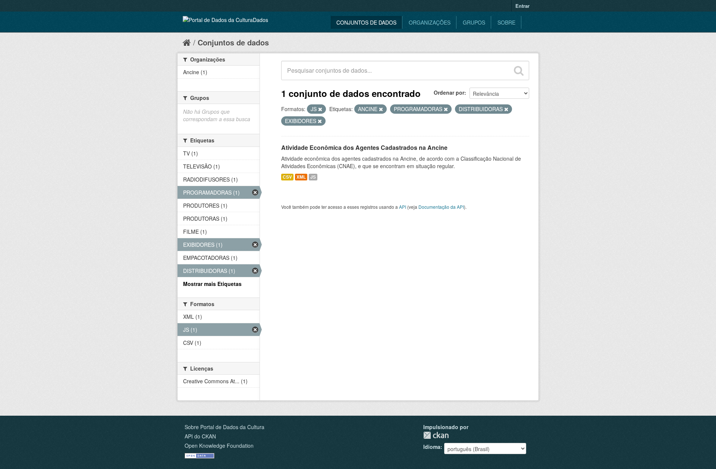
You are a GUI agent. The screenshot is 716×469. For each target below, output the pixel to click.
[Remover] (320, 109)
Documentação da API (441, 207)
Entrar (522, 5)
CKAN (436, 435)
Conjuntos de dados (366, 22)
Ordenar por (449, 92)
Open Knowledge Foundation (219, 445)
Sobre (506, 22)
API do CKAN (200, 436)
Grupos (474, 22)
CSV (287, 177)
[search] (519, 70)
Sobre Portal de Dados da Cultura (224, 427)
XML (301, 177)
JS (313, 177)
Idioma (431, 446)
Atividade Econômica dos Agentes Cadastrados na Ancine (364, 147)
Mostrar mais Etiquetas (212, 283)
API (402, 207)
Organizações (429, 22)
